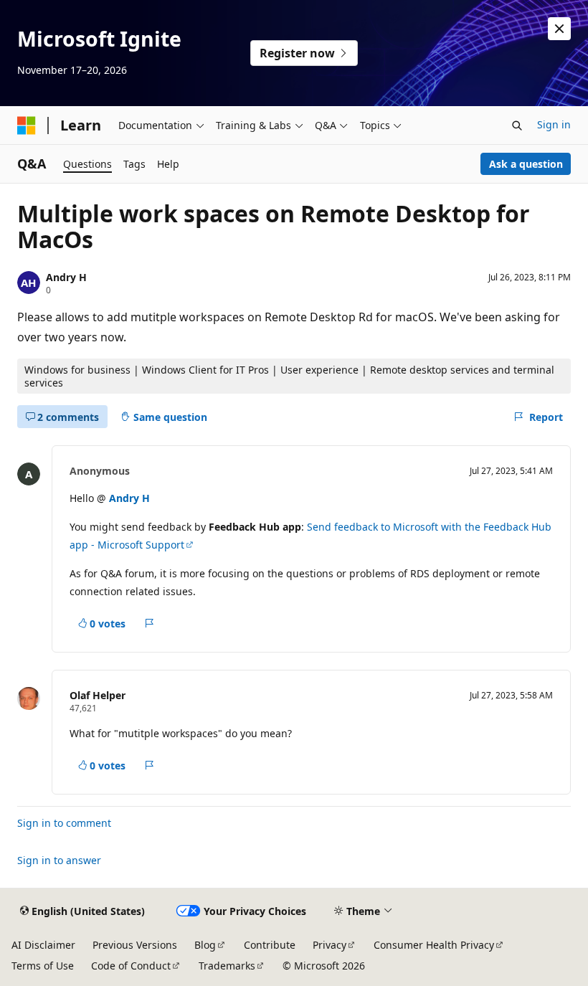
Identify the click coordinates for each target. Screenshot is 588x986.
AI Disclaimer (43, 945)
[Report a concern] (149, 623)
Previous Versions (135, 945)
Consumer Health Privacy (434, 945)
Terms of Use (42, 965)
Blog (205, 945)
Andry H (66, 277)
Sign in (554, 124)
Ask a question (526, 164)
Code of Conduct (131, 965)
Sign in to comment (64, 823)
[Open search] (517, 125)
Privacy (329, 945)
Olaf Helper (97, 695)
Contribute (269, 945)
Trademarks (227, 965)
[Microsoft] (26, 125)
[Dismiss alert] (559, 28)
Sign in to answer (59, 860)
